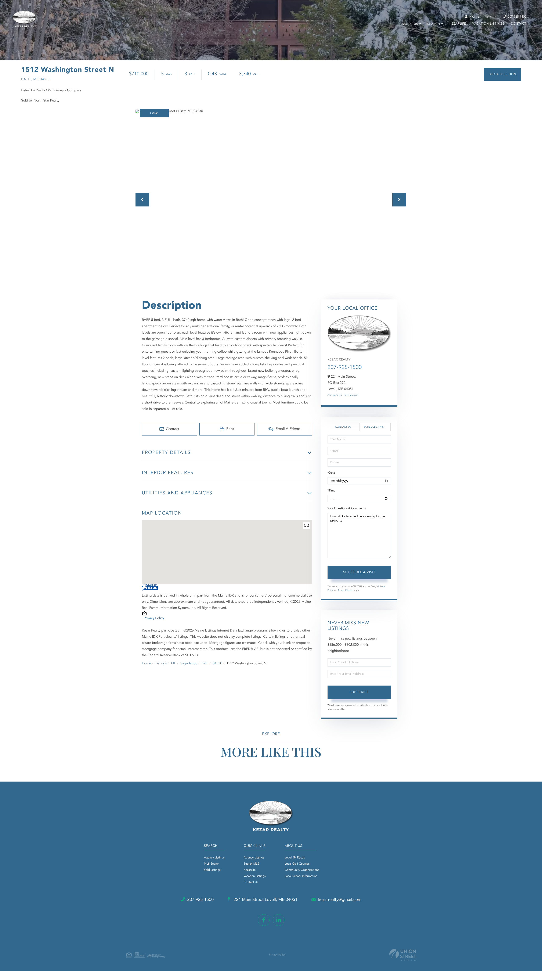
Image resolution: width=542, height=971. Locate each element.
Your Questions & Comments (347, 508)
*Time (331, 490)
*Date (331, 473)
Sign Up (490, 17)
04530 (217, 663)
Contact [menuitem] (518, 23)
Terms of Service (345, 590)
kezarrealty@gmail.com (340, 900)
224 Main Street (264, 900)
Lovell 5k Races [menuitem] (295, 857)
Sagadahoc (188, 663)
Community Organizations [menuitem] (302, 870)
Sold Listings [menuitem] (212, 870)
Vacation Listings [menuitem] (488, 23)
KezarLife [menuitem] (457, 23)
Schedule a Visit (375, 427)
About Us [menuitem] (410, 24)
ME (173, 663)
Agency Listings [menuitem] (214, 857)
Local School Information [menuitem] (301, 876)
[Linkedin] (278, 920)
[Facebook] (264, 920)
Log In (473, 17)
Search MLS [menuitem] (251, 863)
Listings (161, 663)
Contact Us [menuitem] (251, 882)
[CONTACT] (502, 74)
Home (146, 663)
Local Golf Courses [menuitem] (297, 863)
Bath (205, 663)
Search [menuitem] (433, 24)
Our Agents (351, 396)
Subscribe (359, 692)
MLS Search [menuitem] (211, 863)
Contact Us (335, 396)
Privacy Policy (154, 618)
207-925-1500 (516, 16)
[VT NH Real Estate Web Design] (402, 955)
